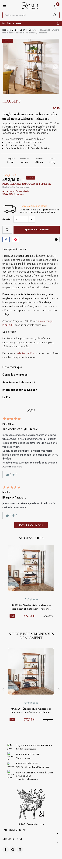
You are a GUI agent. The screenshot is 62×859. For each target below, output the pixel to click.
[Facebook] (5, 849)
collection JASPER (25, 353)
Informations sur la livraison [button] (19, 390)
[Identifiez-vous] (58, 23)
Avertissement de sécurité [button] (18, 382)
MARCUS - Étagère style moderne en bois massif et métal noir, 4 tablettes (31, 607)
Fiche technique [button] (12, 367)
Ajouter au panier (36, 229)
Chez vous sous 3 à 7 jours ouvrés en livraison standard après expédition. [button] (39, 211)
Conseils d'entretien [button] (15, 375)
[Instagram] (20, 849)
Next (59, 584)
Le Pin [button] (6, 397)
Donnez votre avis (31, 525)
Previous (3, 584)
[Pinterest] (15, 239)
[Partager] (6, 239)
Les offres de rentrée (11, 23)
